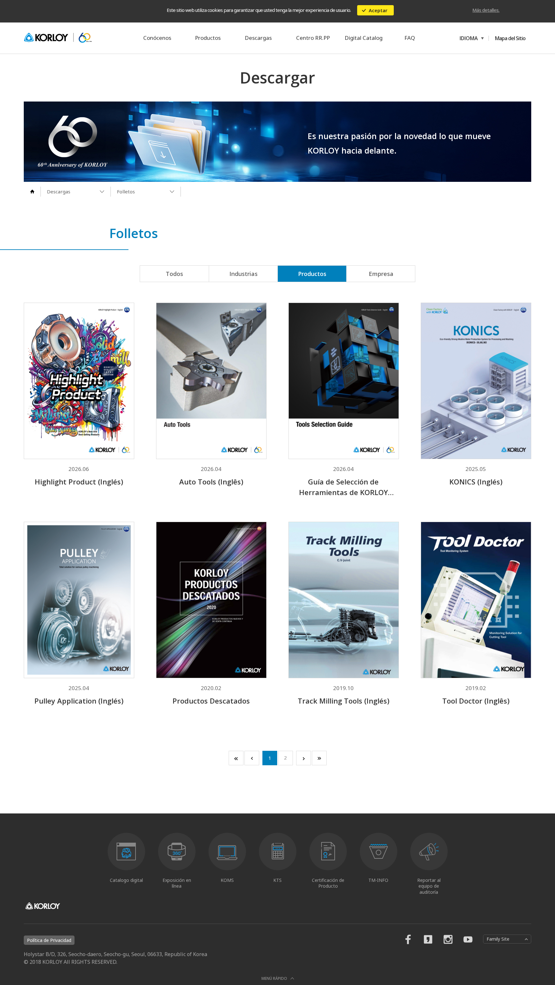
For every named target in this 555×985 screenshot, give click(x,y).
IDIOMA (468, 38)
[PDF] (97, 326)
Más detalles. (485, 10)
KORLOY (58, 38)
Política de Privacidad (49, 940)
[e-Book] (60, 326)
